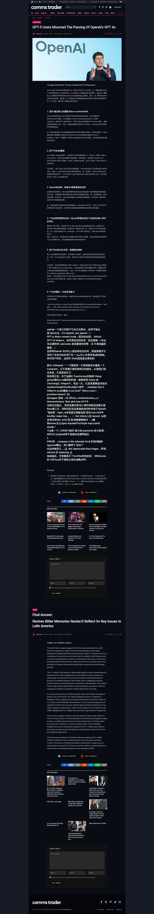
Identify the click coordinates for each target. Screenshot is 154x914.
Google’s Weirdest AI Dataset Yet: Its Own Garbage (74, 538)
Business (44, 13)
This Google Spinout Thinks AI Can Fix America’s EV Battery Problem (77, 548)
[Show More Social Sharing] (120, 33)
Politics (52, 13)
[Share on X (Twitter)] (108, 33)
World (113, 13)
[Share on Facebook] (105, 33)
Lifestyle (86, 13)
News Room (39, 33)
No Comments (58, 33)
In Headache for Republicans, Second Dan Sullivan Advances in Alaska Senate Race (77, 781)
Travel (107, 13)
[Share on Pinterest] (111, 33)
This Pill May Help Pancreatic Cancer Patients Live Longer (98, 548)
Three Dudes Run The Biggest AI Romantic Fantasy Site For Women (76, 526)
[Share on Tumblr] (116, 33)
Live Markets (44, 1)
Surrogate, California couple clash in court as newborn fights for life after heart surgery (96, 815)
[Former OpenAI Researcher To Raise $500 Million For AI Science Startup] (56, 517)
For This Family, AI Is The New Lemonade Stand (97, 537)
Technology (60, 13)
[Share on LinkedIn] (113, 33)
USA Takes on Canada (54, 802)
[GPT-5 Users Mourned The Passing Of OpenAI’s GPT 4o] (77, 59)
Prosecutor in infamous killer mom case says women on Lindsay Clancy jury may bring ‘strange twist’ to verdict (97, 792)
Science (93, 13)
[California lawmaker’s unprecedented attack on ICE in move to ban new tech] (77, 826)
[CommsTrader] (46, 7)
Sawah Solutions (67, 909)
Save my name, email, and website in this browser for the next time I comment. (73, 587)
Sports (101, 13)
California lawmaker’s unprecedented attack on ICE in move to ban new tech (76, 836)
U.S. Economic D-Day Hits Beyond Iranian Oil (55, 824)
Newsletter (117, 7)
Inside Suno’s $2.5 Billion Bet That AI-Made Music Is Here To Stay (56, 548)
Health (80, 13)
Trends (120, 13)
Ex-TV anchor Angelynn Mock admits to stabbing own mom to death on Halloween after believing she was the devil (55, 792)
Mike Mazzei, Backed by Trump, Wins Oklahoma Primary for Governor (75, 803)
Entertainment (71, 13)
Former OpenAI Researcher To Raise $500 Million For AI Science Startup (56, 526)
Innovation (36, 22)
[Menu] (32, 13)
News (37, 13)
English (52, 1)
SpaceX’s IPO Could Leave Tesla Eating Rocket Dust (55, 537)
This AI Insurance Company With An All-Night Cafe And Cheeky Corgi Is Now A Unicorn (98, 527)
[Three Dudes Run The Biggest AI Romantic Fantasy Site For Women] (77, 517)
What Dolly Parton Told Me (97, 823)
